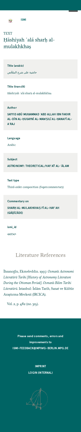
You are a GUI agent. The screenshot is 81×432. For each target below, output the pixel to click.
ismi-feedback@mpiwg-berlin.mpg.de (40, 348)
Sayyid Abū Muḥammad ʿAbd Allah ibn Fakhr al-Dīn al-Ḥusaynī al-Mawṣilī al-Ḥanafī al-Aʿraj (39, 119)
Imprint (40, 366)
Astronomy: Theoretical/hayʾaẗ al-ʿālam (38, 166)
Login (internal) (40, 372)
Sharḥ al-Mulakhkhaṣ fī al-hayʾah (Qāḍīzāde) (33, 210)
